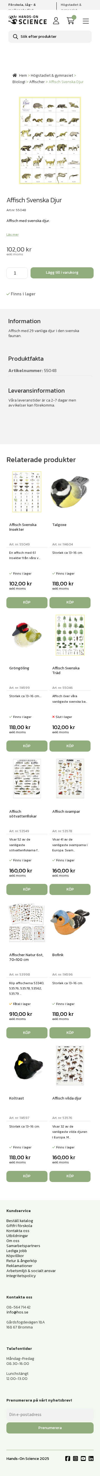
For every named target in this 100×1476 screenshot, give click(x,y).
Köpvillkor (15, 1256)
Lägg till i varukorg (62, 272)
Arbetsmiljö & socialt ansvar (31, 1271)
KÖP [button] (27, 602)
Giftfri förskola (19, 1226)
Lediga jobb (16, 1251)
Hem (23, 75)
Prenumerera (50, 1428)
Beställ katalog (19, 1221)
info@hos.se (17, 1312)
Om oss (12, 1241)
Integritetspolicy (21, 1276)
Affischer (37, 82)
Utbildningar (17, 1236)
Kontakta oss (17, 1231)
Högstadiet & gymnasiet (71, 7)
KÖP (70, 746)
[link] (71, 21)
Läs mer (12, 234)
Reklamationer (19, 1266)
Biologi (18, 82)
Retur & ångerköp (21, 1261)
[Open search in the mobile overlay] (50, 37)
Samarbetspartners (23, 1246)
